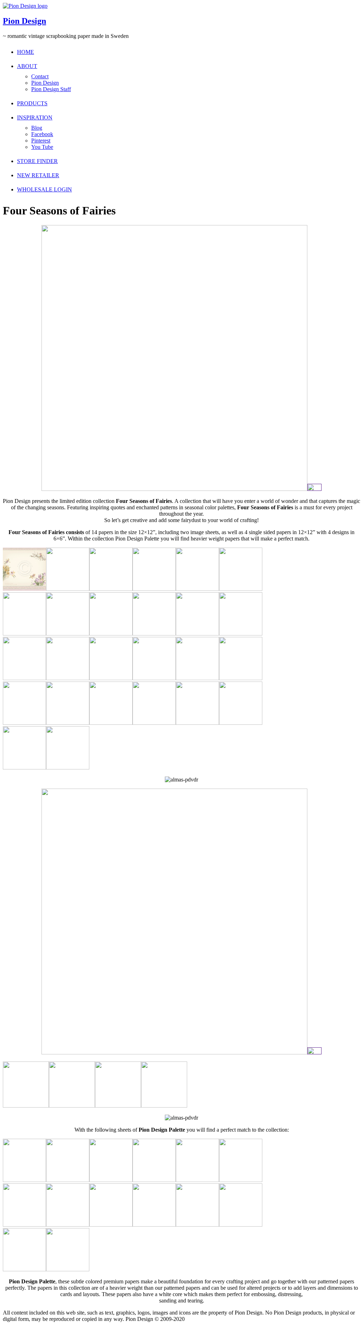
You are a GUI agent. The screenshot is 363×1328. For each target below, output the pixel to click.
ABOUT (27, 66)
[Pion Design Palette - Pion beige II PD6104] (67, 1225)
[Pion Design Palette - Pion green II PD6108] (154, 1180)
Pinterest (40, 141)
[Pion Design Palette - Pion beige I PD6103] (24, 1225)
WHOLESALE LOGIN (44, 189)
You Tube (42, 147)
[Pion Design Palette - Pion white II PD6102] (240, 1180)
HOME (25, 52)
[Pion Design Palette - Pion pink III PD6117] (24, 1180)
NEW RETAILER (38, 175)
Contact (40, 76)
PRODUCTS (32, 103)
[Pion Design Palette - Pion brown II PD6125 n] (154, 1225)
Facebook (42, 134)
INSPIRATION (34, 117)
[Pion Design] (25, 6)
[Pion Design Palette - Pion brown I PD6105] (111, 1225)
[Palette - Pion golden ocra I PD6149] (67, 1269)
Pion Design (24, 21)
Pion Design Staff (51, 89)
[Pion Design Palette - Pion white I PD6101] (197, 1180)
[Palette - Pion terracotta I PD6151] (197, 1225)
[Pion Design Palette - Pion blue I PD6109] (111, 1180)
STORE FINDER (37, 161)
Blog (36, 128)
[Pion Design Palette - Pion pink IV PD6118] (67, 1180)
